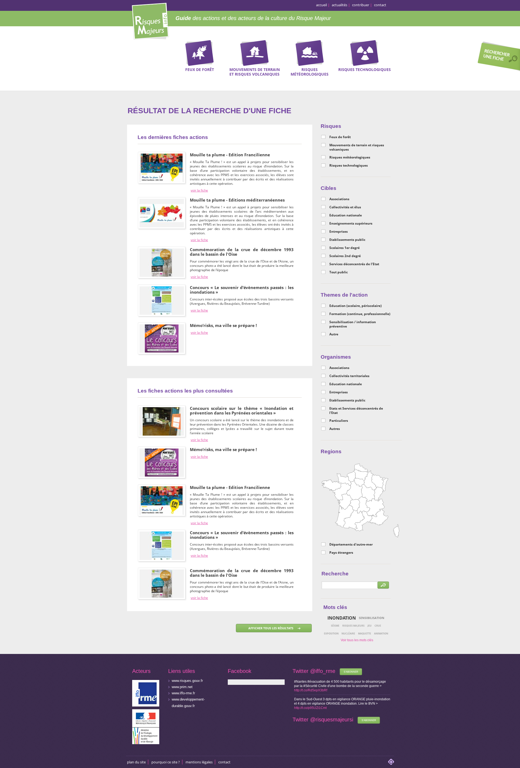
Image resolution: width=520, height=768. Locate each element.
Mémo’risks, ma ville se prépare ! (223, 325)
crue (378, 625)
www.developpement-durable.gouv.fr (188, 702)
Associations (339, 199)
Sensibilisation (371, 618)
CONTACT (224, 762)
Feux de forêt (340, 137)
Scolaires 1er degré (344, 248)
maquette (364, 633)
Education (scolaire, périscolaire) (355, 306)
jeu (370, 625)
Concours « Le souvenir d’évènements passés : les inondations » (242, 290)
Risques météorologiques (349, 157)
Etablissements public (347, 240)
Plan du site (136, 762)
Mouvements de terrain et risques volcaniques (356, 147)
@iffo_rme (322, 671)
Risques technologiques (348, 165)
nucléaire (348, 633)
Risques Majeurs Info (150, 20)
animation (381, 633)
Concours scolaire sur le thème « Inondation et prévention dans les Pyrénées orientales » (242, 411)
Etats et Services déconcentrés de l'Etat (356, 410)
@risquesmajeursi (331, 719)
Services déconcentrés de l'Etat (354, 264)
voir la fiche (199, 190)
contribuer (360, 4)
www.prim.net (182, 687)
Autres (334, 429)
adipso (391, 762)
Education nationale (345, 215)
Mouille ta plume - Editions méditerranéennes (237, 200)
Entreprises (338, 231)
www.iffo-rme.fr (183, 693)
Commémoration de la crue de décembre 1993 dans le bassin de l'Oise (242, 252)
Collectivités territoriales (349, 376)
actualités (339, 4)
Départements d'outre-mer (351, 544)
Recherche (497, 57)
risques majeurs (353, 625)
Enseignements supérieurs (350, 223)
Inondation (341, 618)
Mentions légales (199, 762)
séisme (335, 625)
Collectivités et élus (345, 207)
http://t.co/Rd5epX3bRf (310, 690)
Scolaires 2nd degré (345, 256)
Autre (333, 334)
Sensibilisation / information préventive (352, 324)
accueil (321, 4)
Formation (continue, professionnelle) (359, 314)
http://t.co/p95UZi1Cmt (310, 708)
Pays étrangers (341, 552)
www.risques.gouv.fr (187, 681)
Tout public (338, 272)
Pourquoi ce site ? (165, 762)
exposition (331, 633)
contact (380, 4)
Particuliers (338, 421)
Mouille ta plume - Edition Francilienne (230, 154)
